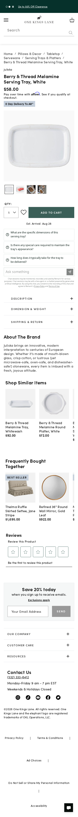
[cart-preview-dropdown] (72, 20)
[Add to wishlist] (23, 212)
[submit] (71, 33)
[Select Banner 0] (7, 7)
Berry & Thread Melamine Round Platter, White (52, 426)
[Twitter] (59, 697)
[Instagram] (19, 697)
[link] (39, 299)
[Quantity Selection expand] (15, 212)
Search (13, 30)
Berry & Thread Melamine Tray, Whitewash (17, 426)
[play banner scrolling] (13, 7)
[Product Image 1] (20, 189)
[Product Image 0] (9, 189)
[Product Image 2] (31, 189)
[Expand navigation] (9, 20)
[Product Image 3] (42, 189)
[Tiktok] (29, 697)
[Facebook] (49, 697)
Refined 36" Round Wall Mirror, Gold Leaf (53, 510)
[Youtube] (39, 697)
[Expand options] (71, 298)
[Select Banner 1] (9, 7)
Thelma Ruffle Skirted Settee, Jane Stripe (20, 510)
